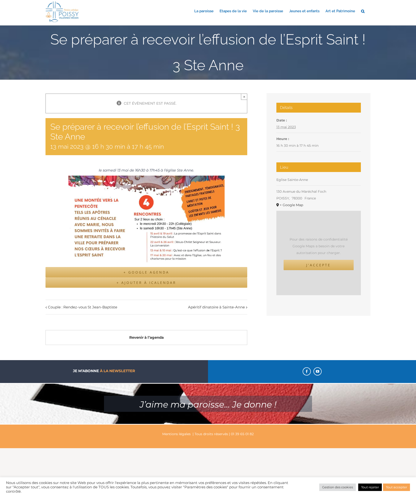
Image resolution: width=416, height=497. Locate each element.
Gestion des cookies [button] (337, 487)
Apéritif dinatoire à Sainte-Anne (216, 307)
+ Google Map (291, 205)
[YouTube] (317, 371)
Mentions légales (176, 434)
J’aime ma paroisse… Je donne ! (208, 404)
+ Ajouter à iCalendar (146, 282)
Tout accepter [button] (396, 487)
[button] (362, 10)
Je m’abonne (104, 371)
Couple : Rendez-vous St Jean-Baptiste (82, 307)
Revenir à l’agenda (146, 337)
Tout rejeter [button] (370, 487)
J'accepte (318, 265)
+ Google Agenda (146, 272)
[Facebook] (307, 371)
